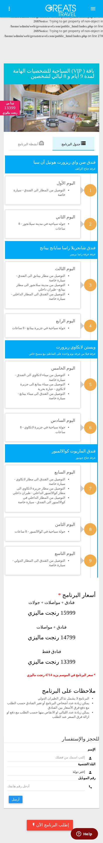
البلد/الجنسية (87, 764)
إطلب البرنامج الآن (52, 825)
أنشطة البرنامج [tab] (28, 144)
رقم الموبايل (87, 778)
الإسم (92, 749)
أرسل (16, 799)
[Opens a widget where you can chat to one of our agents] (84, 834)
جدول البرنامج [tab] (71, 144)
